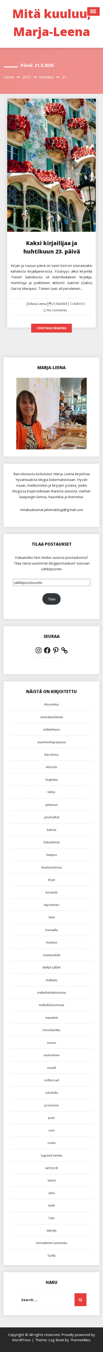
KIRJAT (78, 303)
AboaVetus (51, 704)
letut (52, 917)
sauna (51, 1180)
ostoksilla (51, 1093)
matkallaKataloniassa (51, 993)
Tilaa (51, 599)
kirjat (51, 880)
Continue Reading (51, 328)
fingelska (51, 780)
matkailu (51, 980)
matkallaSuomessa (51, 1005)
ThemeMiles (80, 1339)
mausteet (51, 1018)
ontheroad (51, 1080)
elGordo (51, 767)
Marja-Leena (38, 304)
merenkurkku (51, 1030)
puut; (51, 1118)
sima (51, 1193)
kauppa (51, 855)
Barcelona (51, 755)
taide (51, 1205)
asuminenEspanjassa (51, 742)
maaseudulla (51, 955)
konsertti (51, 892)
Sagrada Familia (51, 1155)
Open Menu (93, 11)
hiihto (51, 792)
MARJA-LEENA (52, 967)
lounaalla (51, 930)
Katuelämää (52, 842)
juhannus (52, 805)
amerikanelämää (51, 717)
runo (51, 1130)
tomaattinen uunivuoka (51, 1243)
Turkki (51, 1256)
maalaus (51, 942)
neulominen (52, 1055)
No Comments (57, 310)
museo (51, 1043)
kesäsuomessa (51, 867)
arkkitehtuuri (51, 729)
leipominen (51, 905)
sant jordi (51, 1168)
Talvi (51, 1218)
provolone (51, 1105)
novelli (51, 1068)
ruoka (52, 1143)
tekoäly (52, 1230)
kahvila (51, 830)
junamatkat (51, 817)
